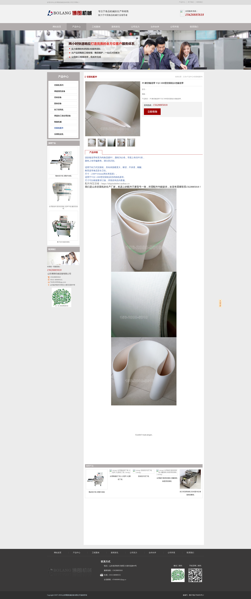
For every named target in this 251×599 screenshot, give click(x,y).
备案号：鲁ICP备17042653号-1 (193, 595)
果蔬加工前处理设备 (62, 116)
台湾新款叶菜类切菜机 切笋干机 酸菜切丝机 (63, 207)
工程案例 (96, 27)
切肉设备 (58, 97)
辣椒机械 (58, 122)
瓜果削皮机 (58, 134)
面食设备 (58, 103)
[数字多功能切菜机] (63, 240)
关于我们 (191, 2)
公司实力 (135, 27)
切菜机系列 (58, 85)
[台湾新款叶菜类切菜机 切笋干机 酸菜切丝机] (63, 205)
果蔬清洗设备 (59, 91)
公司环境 (174, 27)
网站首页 (57, 27)
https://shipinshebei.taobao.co (115, 183)
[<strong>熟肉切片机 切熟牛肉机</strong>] (63, 174)
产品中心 (182, 2)
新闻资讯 (116, 27)
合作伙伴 (155, 27)
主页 (184, 77)
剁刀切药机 (58, 110)
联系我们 (199, 2)
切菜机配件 (58, 128)
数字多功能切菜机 (63, 242)
